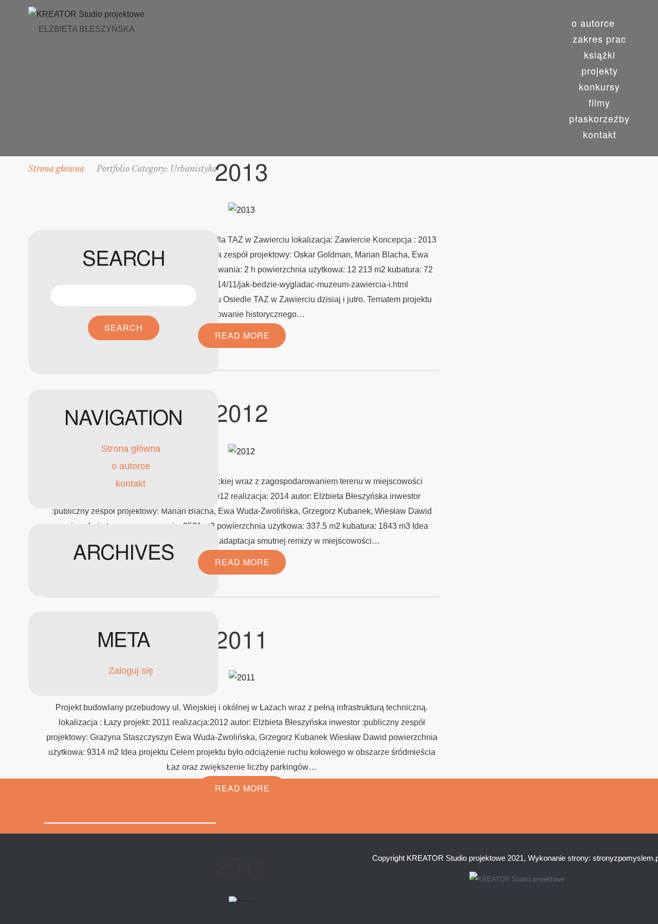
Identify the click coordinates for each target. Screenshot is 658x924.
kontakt (599, 134)
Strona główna (130, 448)
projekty (599, 70)
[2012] (241, 450)
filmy (599, 102)
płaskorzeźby (599, 118)
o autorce (593, 22)
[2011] (242, 677)
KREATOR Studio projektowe (456, 858)
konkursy (599, 86)
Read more (242, 335)
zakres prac (599, 38)
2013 (241, 171)
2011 (241, 638)
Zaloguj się (130, 671)
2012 (241, 412)
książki (599, 54)
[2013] (241, 209)
